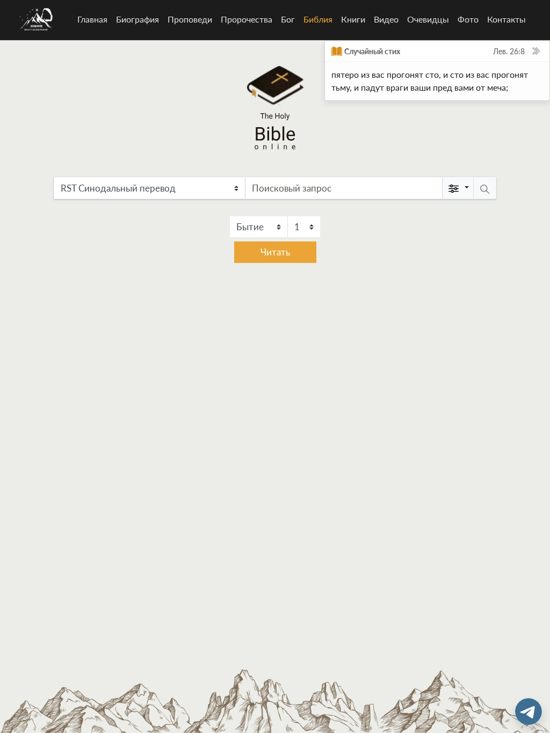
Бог (288, 19)
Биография (137, 19)
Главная (92, 19)
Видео (386, 19)
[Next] (536, 51)
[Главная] (36, 19)
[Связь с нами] (528, 711)
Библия (320, 19)
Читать (275, 252)
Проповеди (190, 19)
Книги (353, 19)
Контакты (506, 19)
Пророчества (246, 19)
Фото (468, 19)
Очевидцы (428, 19)
